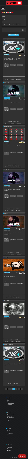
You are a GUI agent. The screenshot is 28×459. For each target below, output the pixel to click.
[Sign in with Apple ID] (14, 24)
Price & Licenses (10, 403)
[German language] (8, 12)
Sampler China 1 (8, 126)
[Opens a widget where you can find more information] (22, 456)
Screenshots (9, 404)
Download (9, 399)
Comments (12, 79)
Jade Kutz (6, 82)
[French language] (6, 12)
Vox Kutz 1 (6, 213)
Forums (8, 420)
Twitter (9, 450)
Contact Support (10, 414)
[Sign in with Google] (18, 24)
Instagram (10, 448)
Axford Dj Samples (8, 344)
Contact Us (9, 431)
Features (9, 401)
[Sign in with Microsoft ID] (9, 24)
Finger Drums (7, 39)
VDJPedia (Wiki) (10, 417)
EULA (8, 434)
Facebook (9, 446)
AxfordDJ (23, 359)
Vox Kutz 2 (6, 169)
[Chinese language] (12, 12)
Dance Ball (6, 300)
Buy (8, 400)
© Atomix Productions (14, 457)
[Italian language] (10, 12)
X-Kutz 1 (6, 257)
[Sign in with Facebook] (4, 24)
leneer (23, 141)
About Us (9, 430)
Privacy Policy (10, 433)
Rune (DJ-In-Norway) (21, 97)
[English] (2, 12)
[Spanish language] (4, 12)
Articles (8, 418)
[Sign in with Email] (4, 20)
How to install (19, 79)
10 (19, 389)
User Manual (9, 416)
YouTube (10, 447)
